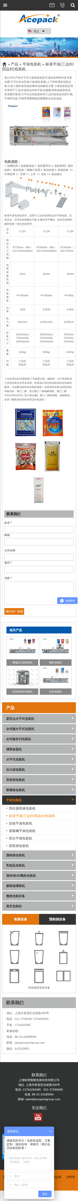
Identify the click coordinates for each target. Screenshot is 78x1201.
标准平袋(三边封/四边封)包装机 (32, 816)
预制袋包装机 (15, 855)
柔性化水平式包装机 (20, 718)
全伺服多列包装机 (18, 739)
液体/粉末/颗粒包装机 (21, 875)
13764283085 (41, 1019)
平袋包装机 (31, 64)
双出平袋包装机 (20, 838)
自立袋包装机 (15, 769)
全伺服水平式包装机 (20, 729)
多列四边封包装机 (22, 691)
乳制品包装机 (15, 865)
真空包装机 (14, 906)
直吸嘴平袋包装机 (22, 831)
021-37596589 (24, 1019)
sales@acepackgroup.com (30, 1042)
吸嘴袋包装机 (15, 790)
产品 (14, 64)
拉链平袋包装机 (20, 823)
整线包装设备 (15, 896)
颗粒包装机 (55, 662)
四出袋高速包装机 (22, 808)
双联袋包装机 (19, 846)
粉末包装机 (55, 691)
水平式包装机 (15, 759)
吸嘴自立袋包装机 (22, 662)
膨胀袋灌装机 (15, 885)
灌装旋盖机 (14, 749)
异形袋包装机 (15, 779)
